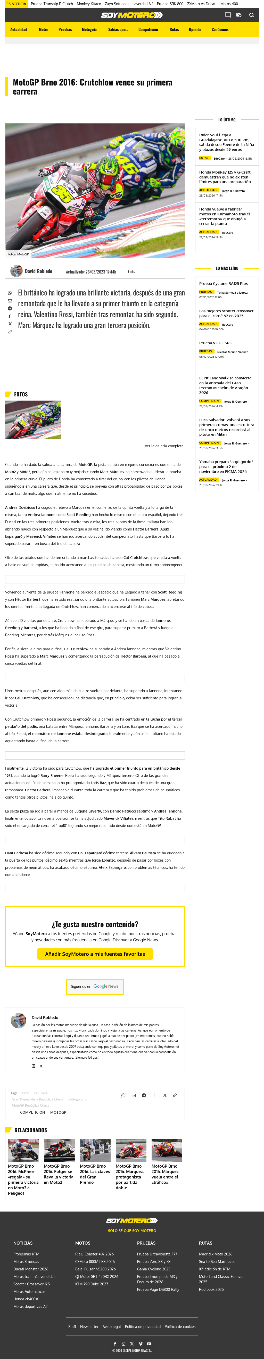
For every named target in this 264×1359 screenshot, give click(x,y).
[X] (9, 323)
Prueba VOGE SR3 (215, 342)
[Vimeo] (140, 1344)
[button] (252, 15)
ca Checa (41, 1093)
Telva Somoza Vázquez (232, 292)
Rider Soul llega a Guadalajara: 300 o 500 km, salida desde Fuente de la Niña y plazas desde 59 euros (226, 142)
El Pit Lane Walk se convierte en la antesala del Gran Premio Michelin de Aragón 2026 (225, 385)
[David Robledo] (17, 271)
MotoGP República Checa (30, 1105)
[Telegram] (9, 307)
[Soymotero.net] (132, 15)
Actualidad (208, 190)
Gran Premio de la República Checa (37, 1099)
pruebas (205, 292)
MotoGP (58, 1112)
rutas (203, 158)
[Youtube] (149, 1344)
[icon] (228, 15)
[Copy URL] (9, 331)
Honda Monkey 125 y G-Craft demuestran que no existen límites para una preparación (225, 177)
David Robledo (38, 271)
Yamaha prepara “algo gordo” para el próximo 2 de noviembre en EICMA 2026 (226, 466)
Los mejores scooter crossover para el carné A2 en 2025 (226, 313)
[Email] (9, 300)
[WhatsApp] (9, 292)
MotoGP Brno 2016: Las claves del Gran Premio (95, 1174)
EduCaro (219, 158)
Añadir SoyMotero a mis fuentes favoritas (95, 953)
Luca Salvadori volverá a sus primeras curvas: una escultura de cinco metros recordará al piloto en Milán (226, 427)
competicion (32, 1112)
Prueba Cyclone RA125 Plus (223, 283)
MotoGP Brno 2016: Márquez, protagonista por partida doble (130, 1176)
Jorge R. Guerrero (233, 191)
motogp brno (77, 1099)
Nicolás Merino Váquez (232, 352)
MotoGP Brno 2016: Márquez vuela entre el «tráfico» (165, 1174)
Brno (25, 1093)
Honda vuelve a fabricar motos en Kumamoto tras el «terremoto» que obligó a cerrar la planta (224, 216)
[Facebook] (9, 315)
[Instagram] (34, 1065)
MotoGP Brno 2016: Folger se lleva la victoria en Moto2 (58, 1174)
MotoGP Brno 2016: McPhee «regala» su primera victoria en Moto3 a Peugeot (23, 1179)
